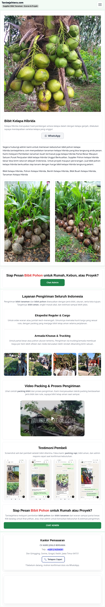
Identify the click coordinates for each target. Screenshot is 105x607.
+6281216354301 (55, 549)
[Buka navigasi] (100, 4)
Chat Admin (53, 282)
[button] (52, 136)
